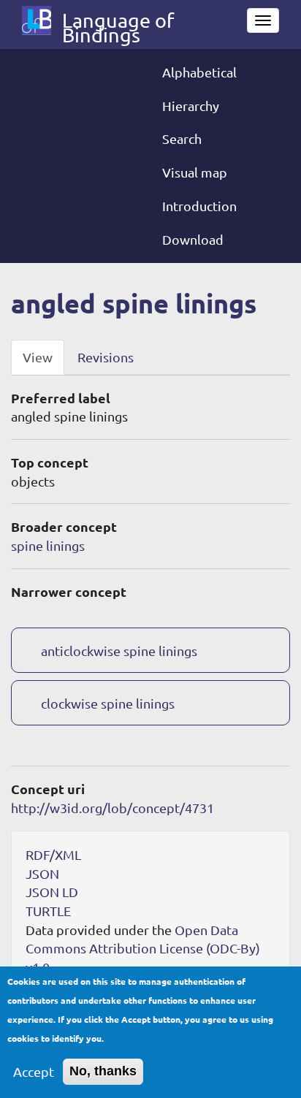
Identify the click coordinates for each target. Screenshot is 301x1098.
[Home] (36, 20)
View (38, 357)
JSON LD (52, 891)
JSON (42, 873)
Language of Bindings (118, 23)
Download (193, 239)
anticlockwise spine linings (119, 650)
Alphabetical (199, 72)
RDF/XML (53, 854)
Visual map (194, 172)
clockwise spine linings (108, 703)
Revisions (105, 357)
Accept (33, 1071)
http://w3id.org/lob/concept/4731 (112, 807)
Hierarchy (190, 105)
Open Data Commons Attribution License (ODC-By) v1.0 (143, 948)
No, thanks (103, 1071)
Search (182, 138)
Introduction (199, 205)
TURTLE (48, 910)
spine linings (48, 545)
